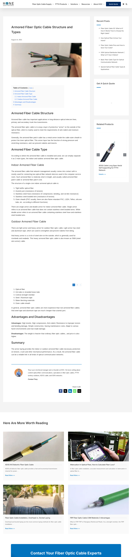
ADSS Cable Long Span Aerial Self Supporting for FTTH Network (110, 167)
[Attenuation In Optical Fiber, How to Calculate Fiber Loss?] (98, 433)
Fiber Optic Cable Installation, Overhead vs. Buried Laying (27, 518)
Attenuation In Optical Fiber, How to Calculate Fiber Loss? (92, 465)
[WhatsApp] (74, 391)
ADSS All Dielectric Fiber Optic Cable (19, 465)
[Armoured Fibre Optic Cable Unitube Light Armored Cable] (65, 246)
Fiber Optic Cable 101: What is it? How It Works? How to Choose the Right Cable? (112, 30)
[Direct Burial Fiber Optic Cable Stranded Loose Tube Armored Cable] (28, 246)
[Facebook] (60, 391)
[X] (65, 391)
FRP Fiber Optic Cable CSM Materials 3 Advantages (90, 518)
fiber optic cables (68, 373)
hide (30, 88)
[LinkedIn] (70, 391)
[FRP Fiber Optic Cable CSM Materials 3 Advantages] (98, 486)
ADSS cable (44, 375)
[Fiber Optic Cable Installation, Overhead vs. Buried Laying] (33, 486)
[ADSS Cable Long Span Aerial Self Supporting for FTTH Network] (111, 133)
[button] (126, 4)
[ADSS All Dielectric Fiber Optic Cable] (33, 433)
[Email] (79, 391)
